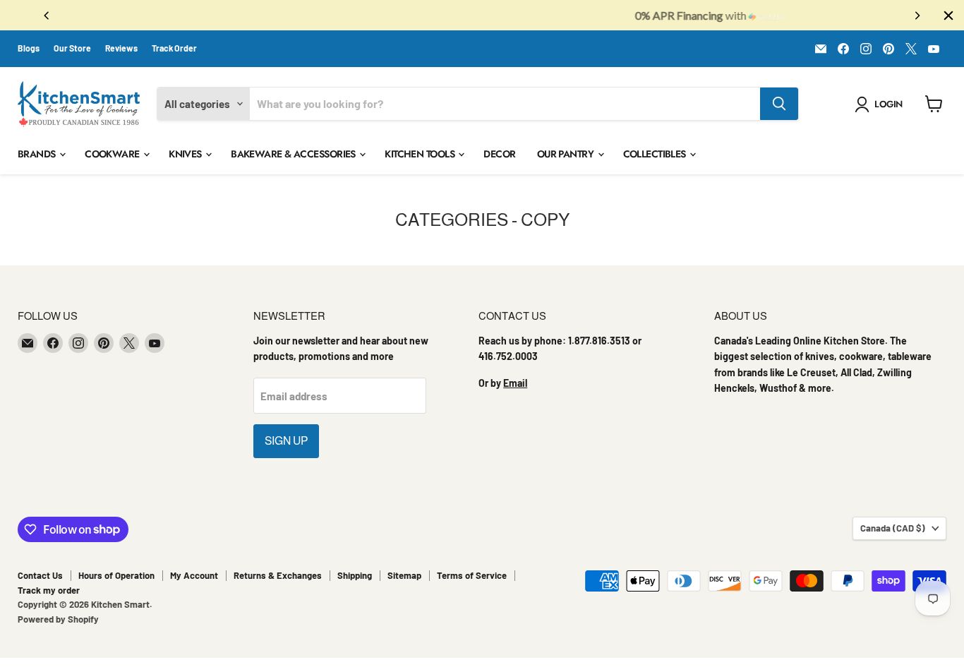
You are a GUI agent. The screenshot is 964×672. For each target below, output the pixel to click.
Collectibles (656, 154)
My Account (194, 575)
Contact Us (40, 575)
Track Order (174, 48)
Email (515, 383)
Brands (38, 154)
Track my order (49, 590)
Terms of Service (472, 575)
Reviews (121, 48)
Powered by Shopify (58, 619)
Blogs (29, 48)
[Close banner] (948, 15)
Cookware (113, 154)
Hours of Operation (116, 575)
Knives (186, 154)
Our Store (72, 48)
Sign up (286, 441)
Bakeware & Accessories (294, 154)
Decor (499, 154)
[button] (881, 104)
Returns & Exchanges (278, 575)
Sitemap (404, 575)
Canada (892, 528)
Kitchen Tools (421, 154)
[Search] (779, 104)
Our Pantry (566, 154)
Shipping (354, 575)
